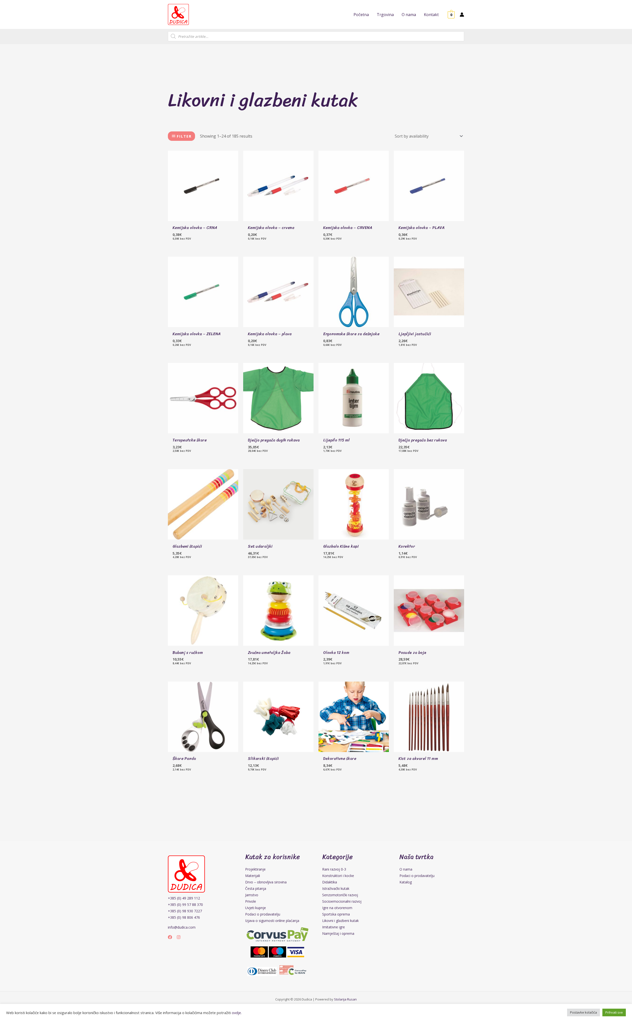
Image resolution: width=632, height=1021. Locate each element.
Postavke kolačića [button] (583, 1012)
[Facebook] (170, 937)
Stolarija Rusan (345, 999)
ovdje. (237, 1012)
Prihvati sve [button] (614, 1012)
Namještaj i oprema (338, 933)
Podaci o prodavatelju (262, 914)
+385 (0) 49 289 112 (184, 898)
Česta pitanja (255, 888)
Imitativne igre (333, 927)
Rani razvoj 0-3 (334, 869)
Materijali (252, 875)
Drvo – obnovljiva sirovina (266, 882)
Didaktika (329, 882)
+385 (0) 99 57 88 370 (185, 904)
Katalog (405, 882)
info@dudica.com (182, 927)
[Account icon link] (462, 14)
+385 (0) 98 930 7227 (185, 911)
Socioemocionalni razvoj (341, 901)
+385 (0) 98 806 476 (184, 917)
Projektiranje (255, 869)
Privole (250, 901)
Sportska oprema (336, 914)
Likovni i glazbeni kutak (340, 920)
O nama (405, 869)
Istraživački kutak (335, 888)
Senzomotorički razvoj (340, 895)
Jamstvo (251, 895)
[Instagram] (179, 937)
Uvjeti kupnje (255, 907)
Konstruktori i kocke (338, 875)
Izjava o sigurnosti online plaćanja (272, 920)
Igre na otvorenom (337, 907)
